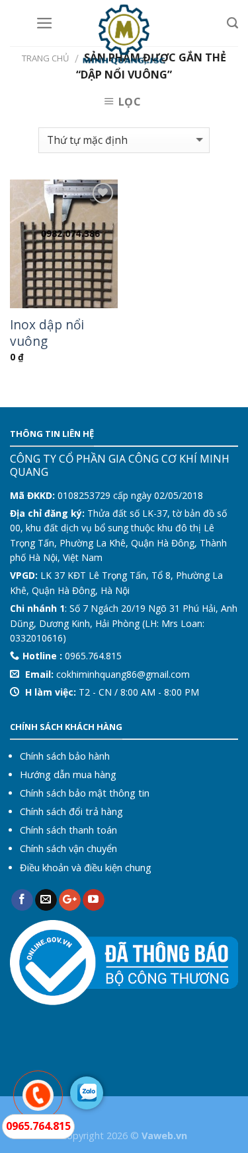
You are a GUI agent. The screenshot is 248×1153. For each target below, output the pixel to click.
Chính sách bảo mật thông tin (84, 793)
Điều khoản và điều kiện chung (85, 867)
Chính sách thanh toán (68, 830)
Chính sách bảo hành (65, 756)
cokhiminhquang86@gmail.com (123, 674)
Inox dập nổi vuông (47, 333)
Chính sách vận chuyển (68, 848)
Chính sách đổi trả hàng (71, 811)
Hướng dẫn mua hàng (68, 774)
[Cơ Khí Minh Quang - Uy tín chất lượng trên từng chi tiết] (124, 33)
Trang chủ (45, 58)
